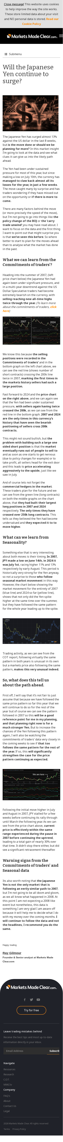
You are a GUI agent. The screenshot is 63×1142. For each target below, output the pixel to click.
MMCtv (7, 1084)
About (6, 1101)
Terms (6, 1129)
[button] (61, 36)
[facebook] (24, 1000)
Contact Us (9, 1106)
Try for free (31, 1010)
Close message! (14, 4)
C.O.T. (6, 1079)
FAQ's (6, 1095)
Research (8, 1074)
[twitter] (31, 1000)
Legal (6, 1111)
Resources (9, 1069)
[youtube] (38, 1000)
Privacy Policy (19, 1129)
